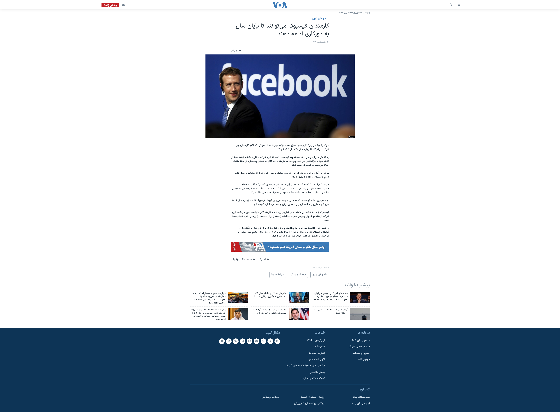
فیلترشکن (320, 347)
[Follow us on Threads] (242, 341)
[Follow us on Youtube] (256, 341)
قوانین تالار (364, 359)
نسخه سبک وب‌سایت (313, 378)
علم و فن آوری (320, 18)
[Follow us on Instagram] (249, 341)
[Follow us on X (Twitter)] (263, 341)
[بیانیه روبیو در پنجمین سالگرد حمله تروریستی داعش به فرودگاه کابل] (299, 314)
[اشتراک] (222, 341)
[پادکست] (229, 341)
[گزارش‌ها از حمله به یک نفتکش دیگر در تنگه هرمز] (360, 314)
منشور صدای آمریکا (359, 347)
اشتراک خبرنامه (317, 353)
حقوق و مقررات (361, 353)
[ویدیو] (123, 5)
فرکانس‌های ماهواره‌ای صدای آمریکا (305, 366)
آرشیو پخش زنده (361, 403)
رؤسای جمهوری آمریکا (312, 397)
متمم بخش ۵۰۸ (361, 340)
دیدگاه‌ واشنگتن (270, 397)
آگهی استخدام (317, 359)
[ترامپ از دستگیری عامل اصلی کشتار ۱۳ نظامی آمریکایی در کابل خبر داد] (299, 297)
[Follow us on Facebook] (277, 341)
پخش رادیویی (317, 372)
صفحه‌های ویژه (361, 397)
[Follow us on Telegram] (270, 341)
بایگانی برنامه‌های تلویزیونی (309, 403)
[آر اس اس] (235, 341)
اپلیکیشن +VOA (316, 340)
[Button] (236, 51)
